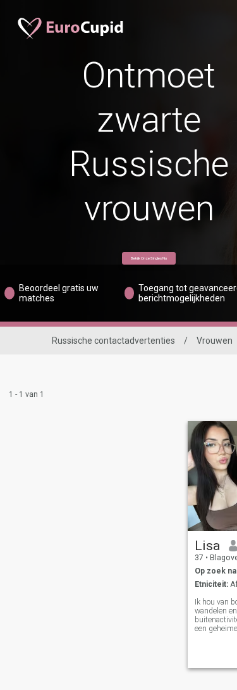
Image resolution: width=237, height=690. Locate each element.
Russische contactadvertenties (113, 341)
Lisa (207, 545)
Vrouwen (215, 341)
